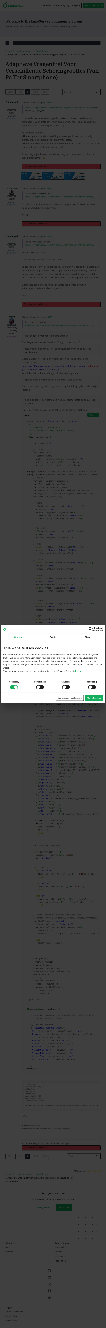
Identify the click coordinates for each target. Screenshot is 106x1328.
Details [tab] (53, 637)
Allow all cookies (94, 698)
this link (78, 671)
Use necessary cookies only (70, 698)
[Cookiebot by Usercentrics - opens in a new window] (91, 629)
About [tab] (88, 637)
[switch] (37, 686)
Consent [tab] (18, 637)
